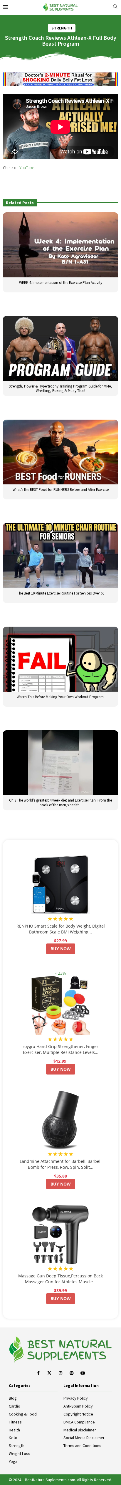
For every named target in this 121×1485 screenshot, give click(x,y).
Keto (13, 1437)
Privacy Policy (75, 1398)
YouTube (26, 167)
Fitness (15, 1422)
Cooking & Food (23, 1414)
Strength (16, 1445)
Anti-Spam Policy (78, 1406)
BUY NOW (61, 948)
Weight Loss (19, 1453)
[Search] (115, 7)
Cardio (14, 1406)
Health (14, 1430)
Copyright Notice (78, 1414)
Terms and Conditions (82, 1445)
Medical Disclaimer (79, 1430)
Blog (13, 1398)
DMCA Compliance (79, 1422)
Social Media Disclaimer (84, 1437)
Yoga (13, 1461)
